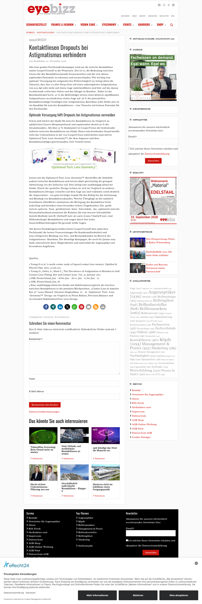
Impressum (138, 411)
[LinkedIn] (173, 5)
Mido (133, 352)
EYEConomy (109, 24)
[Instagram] (164, 5)
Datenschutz (139, 415)
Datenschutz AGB (142, 432)
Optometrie (151, 359)
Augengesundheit (162, 288)
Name (32, 378)
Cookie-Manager (141, 437)
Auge (135, 288)
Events (127, 24)
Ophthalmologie (166, 356)
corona (147, 317)
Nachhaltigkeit (143, 356)
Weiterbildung (145, 370)
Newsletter (164, 16)
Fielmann (162, 332)
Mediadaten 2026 (141, 407)
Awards (149, 296)
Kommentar (35, 339)
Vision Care (87, 24)
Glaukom (48, 317)
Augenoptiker (153, 294)
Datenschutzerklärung (157, 153)
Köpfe (81, 521)
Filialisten (137, 336)
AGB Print (137, 428)
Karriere (144, 24)
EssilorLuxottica (140, 324)
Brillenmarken (148, 310)
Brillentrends (152, 313)
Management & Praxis (149, 345)
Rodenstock (141, 363)
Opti (135, 359)
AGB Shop (138, 420)
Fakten (146, 332)
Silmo (153, 363)
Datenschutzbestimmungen (44, 411)
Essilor (156, 321)
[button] (46, 307)
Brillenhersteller (87, 532)
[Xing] (169, 5)
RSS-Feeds (138, 403)
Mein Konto (125, 16)
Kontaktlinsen (45, 32)
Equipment (143, 321)
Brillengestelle (144, 301)
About (134, 16)
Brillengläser (85, 536)
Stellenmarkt (85, 545)
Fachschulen (145, 328)
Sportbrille (143, 366)
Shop (160, 24)
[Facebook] (159, 5)
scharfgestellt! (36, 24)
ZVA (160, 374)
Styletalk (160, 366)
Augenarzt (147, 288)
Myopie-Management (151, 351)
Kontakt (142, 16)
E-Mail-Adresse (36, 391)
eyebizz (30, 32)
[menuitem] (36, 24)
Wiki (172, 16)
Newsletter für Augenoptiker (147, 394)
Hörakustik (152, 336)
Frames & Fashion (62, 24)
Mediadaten (152, 16)
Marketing (163, 348)
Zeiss (150, 374)
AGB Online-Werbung (144, 424)
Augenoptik (139, 292)
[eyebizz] (51, 10)
